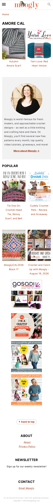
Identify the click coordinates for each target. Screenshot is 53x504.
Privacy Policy (27, 446)
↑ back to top (26, 421)
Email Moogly (26, 488)
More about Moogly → (27, 150)
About (27, 442)
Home (5, 14)
